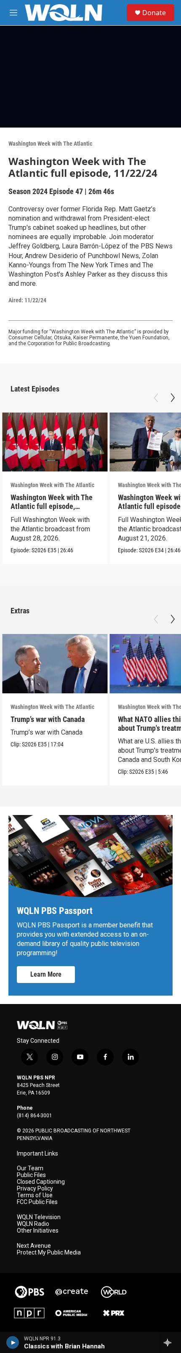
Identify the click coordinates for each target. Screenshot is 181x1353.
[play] (13, 1342)
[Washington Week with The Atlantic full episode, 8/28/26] (54, 442)
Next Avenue (34, 1246)
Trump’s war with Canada (48, 719)
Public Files (31, 1175)
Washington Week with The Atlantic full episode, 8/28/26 (52, 506)
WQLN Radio (33, 1224)
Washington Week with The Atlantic (50, 143)
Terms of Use (35, 1195)
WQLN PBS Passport (55, 911)
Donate (154, 12)
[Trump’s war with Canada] (54, 663)
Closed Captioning (41, 1182)
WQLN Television (39, 1217)
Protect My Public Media (49, 1252)
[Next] (172, 397)
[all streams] (170, 1342)
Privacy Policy (35, 1188)
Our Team (30, 1168)
